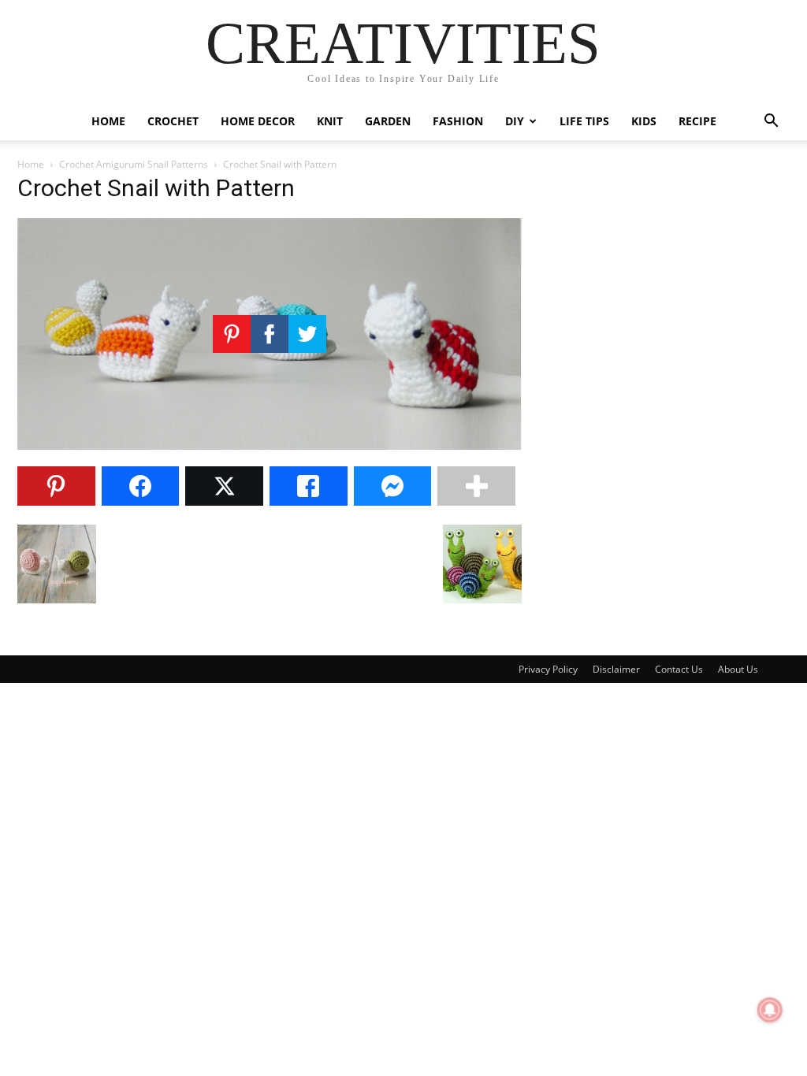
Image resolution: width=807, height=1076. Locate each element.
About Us (738, 669)
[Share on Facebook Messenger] (393, 486)
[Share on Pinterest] (56, 486)
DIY (514, 120)
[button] (771, 122)
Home (108, 120)
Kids (643, 120)
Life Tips (584, 120)
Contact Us (679, 669)
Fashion (458, 120)
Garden (388, 120)
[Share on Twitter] (224, 486)
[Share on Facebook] (141, 486)
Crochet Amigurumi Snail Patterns (133, 164)
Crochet (173, 120)
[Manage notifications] (770, 1009)
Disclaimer (616, 669)
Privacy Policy (548, 669)
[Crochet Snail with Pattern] (269, 445)
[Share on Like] (309, 486)
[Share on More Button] (476, 486)
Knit (330, 120)
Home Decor (258, 120)
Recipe (697, 120)
